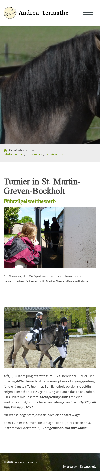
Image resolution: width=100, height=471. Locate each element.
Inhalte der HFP (13, 154)
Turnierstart (34, 154)
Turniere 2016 (55, 154)
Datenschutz (88, 466)
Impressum (70, 466)
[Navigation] (87, 13)
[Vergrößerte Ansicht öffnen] (50, 237)
